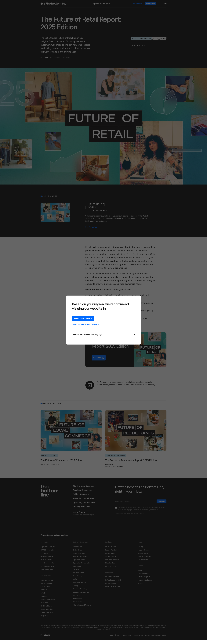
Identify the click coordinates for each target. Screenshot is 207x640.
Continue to (85, 324)
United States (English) (83, 318)
